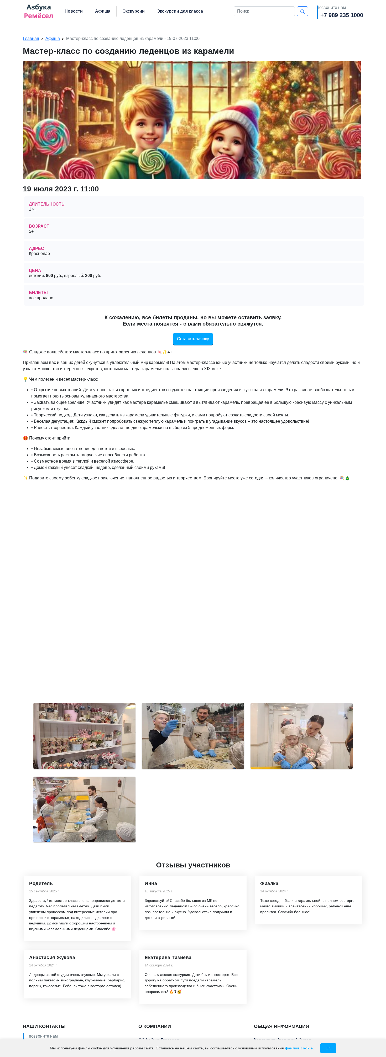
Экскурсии (134, 11)
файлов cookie (299, 1048)
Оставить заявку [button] (193, 339)
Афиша (102, 11)
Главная (31, 38)
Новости (74, 11)
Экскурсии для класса (180, 11)
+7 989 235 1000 (341, 15)
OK (328, 1048)
